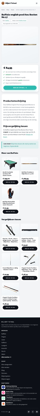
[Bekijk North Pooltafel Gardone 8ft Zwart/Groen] (10, 163)
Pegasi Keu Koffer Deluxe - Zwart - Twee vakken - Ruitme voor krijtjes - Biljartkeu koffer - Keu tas (29, 242)
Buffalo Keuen (22, 20)
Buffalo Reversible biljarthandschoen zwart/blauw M (9, 203)
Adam (3, 354)
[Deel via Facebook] (32, 411)
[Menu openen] (37, 3)
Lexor (3, 340)
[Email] (37, 411)
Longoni (4, 345)
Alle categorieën (6, 364)
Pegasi (3, 337)
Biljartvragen (5, 379)
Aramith (4, 348)
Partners (4, 373)
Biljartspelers (5, 376)
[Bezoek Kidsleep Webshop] (3, 387)
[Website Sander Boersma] (9, 412)
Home (3, 10)
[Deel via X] (28, 411)
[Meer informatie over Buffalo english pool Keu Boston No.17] (20, 44)
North (3, 351)
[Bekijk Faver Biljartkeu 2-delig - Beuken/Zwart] (10, 259)
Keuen (12, 10)
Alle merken (5, 367)
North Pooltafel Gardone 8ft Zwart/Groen (8, 173)
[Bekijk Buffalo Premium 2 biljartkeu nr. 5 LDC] (29, 163)
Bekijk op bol (19, 87)
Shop (8, 10)
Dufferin (4, 342)
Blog (3, 370)
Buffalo (7, 20)
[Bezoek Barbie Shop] (3, 393)
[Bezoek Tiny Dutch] (3, 398)
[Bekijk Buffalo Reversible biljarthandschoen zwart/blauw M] (10, 193)
